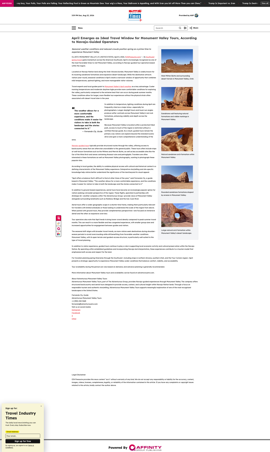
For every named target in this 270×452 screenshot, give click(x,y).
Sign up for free (23, 441)
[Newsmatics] (58, 234)
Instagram (76, 310)
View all (265, 3)
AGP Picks (7, 3)
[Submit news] (58, 218)
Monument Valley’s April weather (118, 86)
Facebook (76, 313)
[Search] (180, 28)
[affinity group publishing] (58, 228)
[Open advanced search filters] (185, 28)
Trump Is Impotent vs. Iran (221, 3)
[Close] (41, 406)
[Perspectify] (58, 223)
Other (74, 319)
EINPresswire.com (133, 57)
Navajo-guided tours (80, 146)
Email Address (12, 432)
